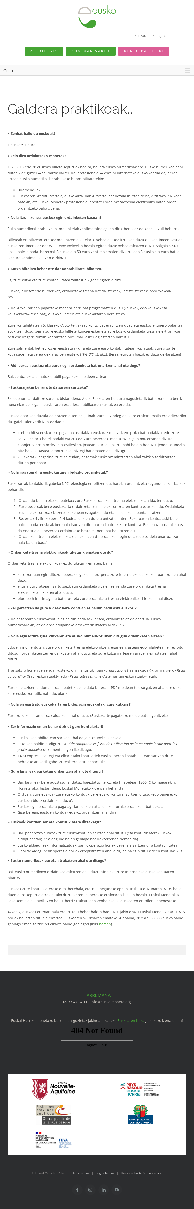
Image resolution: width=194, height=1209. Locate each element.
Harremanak (80, 1173)
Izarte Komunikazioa (148, 1173)
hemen (105, 924)
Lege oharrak (105, 1173)
